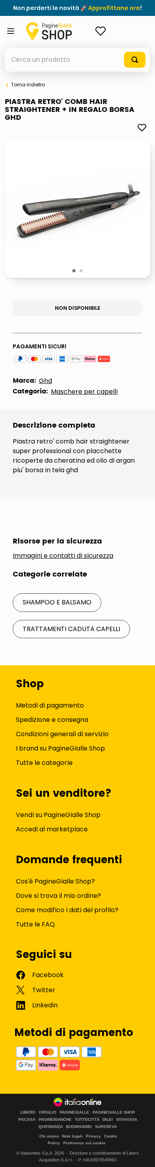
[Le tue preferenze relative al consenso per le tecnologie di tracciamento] (141, 1153)
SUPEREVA (106, 1127)
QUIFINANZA (51, 1127)
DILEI (108, 1120)
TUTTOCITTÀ (87, 1120)
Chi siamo (49, 1136)
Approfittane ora (114, 8)
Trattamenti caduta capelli (71, 628)
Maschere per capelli (84, 391)
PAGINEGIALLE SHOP (114, 1112)
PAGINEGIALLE (74, 1112)
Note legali (72, 1136)
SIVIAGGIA (126, 1120)
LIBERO (27, 1112)
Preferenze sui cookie (84, 1143)
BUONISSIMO (79, 1127)
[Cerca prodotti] (134, 60)
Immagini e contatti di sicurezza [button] (63, 555)
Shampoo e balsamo (57, 602)
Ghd (45, 380)
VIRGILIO (47, 1112)
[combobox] (77, 60)
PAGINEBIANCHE (55, 1120)
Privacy (93, 1136)
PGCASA (26, 1120)
